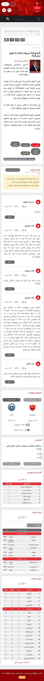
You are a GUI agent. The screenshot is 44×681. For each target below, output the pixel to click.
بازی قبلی (32, 400)
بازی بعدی (12, 400)
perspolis (25, 153)
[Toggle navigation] (39, 19)
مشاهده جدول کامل (22, 662)
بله (38, 454)
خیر (38, 457)
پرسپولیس (25, 145)
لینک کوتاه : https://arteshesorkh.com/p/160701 (19, 159)
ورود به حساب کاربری (13, 170)
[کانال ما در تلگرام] (4, 10)
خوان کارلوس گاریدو (35, 152)
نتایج (11, 464)
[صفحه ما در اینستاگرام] (9, 10)
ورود (12, 4)
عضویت (5, 4)
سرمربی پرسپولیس (15, 144)
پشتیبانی (22, 677)
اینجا (20, 185)
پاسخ (9, 217)
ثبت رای (32, 464)
